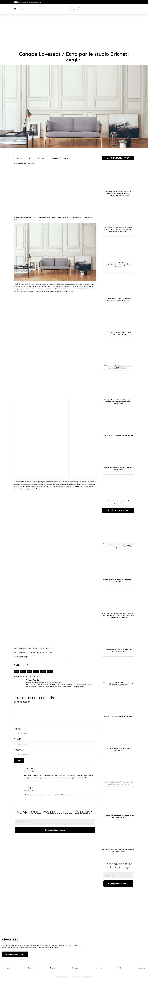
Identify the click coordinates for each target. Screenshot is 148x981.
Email (17, 739)
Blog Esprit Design (22, 657)
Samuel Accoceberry (63, 795)
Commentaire (22, 701)
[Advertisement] (74, 34)
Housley (37, 778)
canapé (30, 220)
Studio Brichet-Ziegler (46, 648)
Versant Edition (47, 652)
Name (17, 728)
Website (18, 749)
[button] (18, 9)
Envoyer (19, 760)
